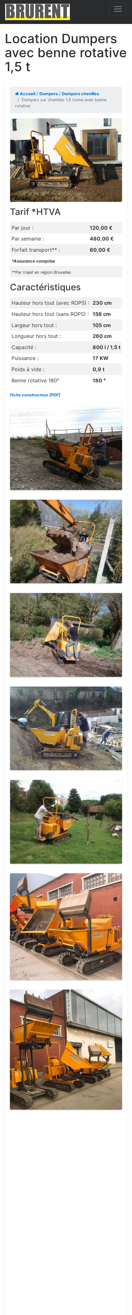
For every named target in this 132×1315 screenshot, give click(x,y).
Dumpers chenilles (80, 93)
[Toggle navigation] (118, 9)
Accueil (27, 93)
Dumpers (48, 93)
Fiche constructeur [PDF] (35, 395)
